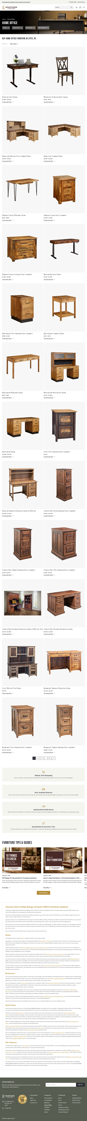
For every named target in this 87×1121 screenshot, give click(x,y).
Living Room (48, 1100)
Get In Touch (81, 2)
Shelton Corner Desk (53, 156)
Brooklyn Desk (8, 452)
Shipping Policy (77, 1098)
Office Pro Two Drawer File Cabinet (59, 570)
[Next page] (53, 758)
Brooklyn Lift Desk (52, 274)
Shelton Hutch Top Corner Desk (16, 156)
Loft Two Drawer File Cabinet (57, 452)
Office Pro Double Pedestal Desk (58, 629)
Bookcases (29, 27)
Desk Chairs (16, 27)
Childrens (47, 1109)
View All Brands (63, 1112)
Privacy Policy (76, 1102)
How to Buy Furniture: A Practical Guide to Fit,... (62, 878)
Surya (60, 1105)
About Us (33, 1100)
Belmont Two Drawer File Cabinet (17, 747)
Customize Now (7, 102)
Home (4, 19)
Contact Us (33, 1102)
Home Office (11, 19)
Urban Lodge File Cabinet (55, 215)
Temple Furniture (63, 1107)
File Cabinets (42, 27)
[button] (84, 7)
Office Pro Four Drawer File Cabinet (60, 511)
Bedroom (47, 1102)
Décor (46, 1112)
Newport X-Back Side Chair (56, 97)
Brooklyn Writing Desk (12, 393)
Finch (60, 1100)
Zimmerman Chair (63, 1109)
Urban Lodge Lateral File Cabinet (17, 274)
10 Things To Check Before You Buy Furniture (19, 878)
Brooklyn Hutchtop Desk (55, 393)
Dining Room (48, 1098)
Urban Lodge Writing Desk (13, 215)
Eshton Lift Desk (9, 97)
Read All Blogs (43, 892)
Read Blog (5, 887)
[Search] (72, 7)
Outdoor (46, 1107)
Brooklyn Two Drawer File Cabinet (17, 334)
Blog (31, 1098)
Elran (59, 1098)
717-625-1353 (72, 2)
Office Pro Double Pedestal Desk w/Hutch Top (22, 629)
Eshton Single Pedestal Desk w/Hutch (19, 511)
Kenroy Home (62, 1102)
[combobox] (64, 7)
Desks (5, 27)
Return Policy (76, 1100)
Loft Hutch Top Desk (11, 688)
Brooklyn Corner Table (54, 334)
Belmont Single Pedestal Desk (57, 688)
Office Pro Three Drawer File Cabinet (18, 570)
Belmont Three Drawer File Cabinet (59, 747)
